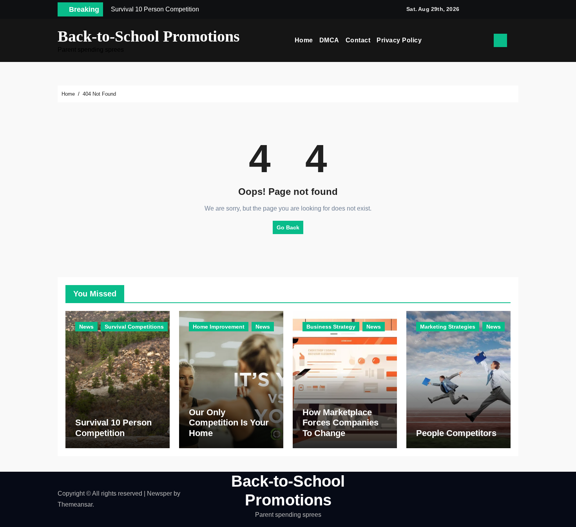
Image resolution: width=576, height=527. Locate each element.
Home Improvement (219, 326)
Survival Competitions (134, 326)
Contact (358, 40)
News (86, 326)
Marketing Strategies (447, 326)
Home (304, 40)
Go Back (288, 227)
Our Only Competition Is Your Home (229, 422)
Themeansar (75, 504)
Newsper (159, 493)
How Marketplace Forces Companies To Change (340, 422)
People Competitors (456, 433)
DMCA (329, 40)
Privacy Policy (399, 40)
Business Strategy (330, 326)
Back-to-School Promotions (149, 36)
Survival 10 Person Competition (113, 428)
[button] (515, 40)
